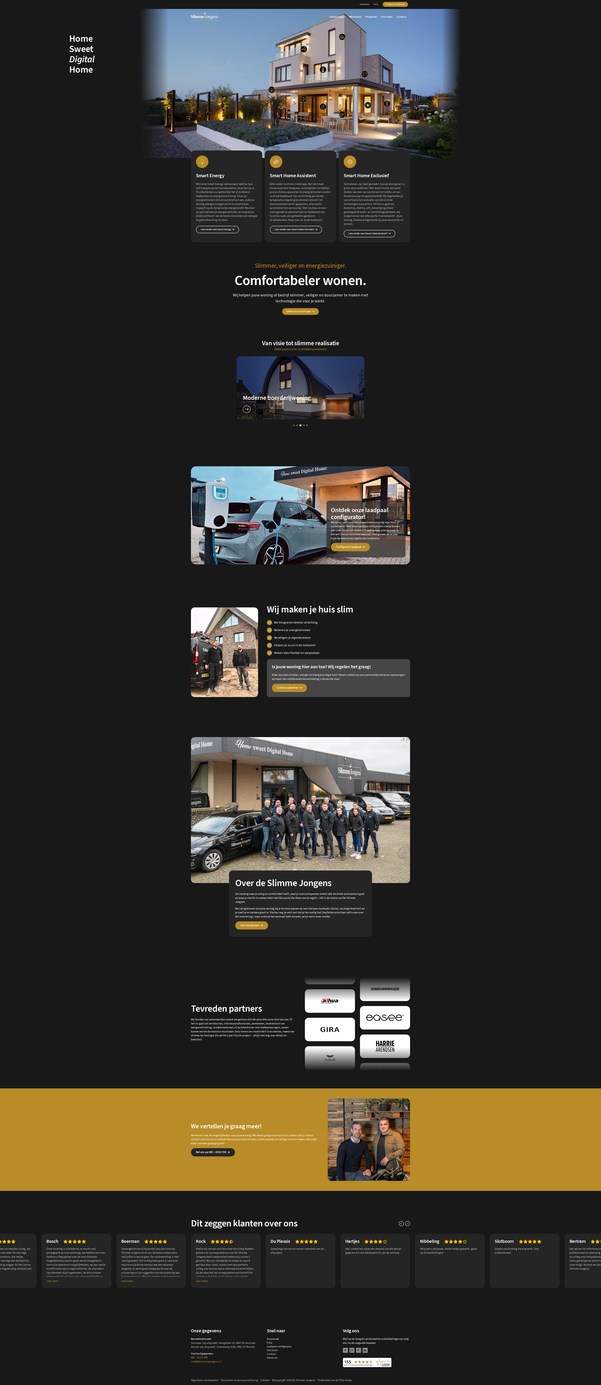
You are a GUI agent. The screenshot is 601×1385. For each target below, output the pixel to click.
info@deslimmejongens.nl (206, 1362)
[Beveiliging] (368, 105)
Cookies (265, 1380)
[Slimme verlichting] (207, 114)
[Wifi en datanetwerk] (303, 49)
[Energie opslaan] (364, 74)
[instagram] (351, 1350)
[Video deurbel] (387, 103)
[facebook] (345, 1350)
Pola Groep (345, 1380)
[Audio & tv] (303, 99)
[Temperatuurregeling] (323, 69)
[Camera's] (271, 90)
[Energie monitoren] (342, 114)
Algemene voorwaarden (204, 1380)
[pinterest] (358, 1350)
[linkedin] (365, 1350)
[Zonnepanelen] (342, 37)
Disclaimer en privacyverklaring (239, 1380)
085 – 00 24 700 (199, 1358)
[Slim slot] (323, 107)
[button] (294, 425)
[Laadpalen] (416, 108)
